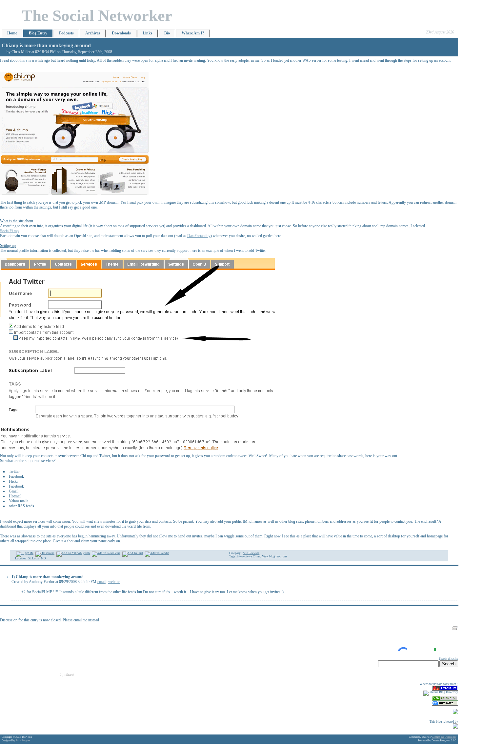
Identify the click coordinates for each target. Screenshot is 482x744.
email (101, 581)
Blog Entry (38, 33)
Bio (167, 33)
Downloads (121, 33)
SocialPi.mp (9, 231)
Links (147, 33)
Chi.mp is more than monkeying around (46, 45)
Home (12, 33)
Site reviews (244, 556)
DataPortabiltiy (199, 235)
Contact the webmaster (444, 736)
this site (25, 60)
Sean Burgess (23, 740)
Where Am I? (193, 33)
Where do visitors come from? (438, 684)
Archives (92, 33)
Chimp (257, 556)
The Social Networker (97, 16)
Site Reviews (251, 553)
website (114, 581)
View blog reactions (274, 556)
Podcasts (66, 33)
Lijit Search (67, 674)
